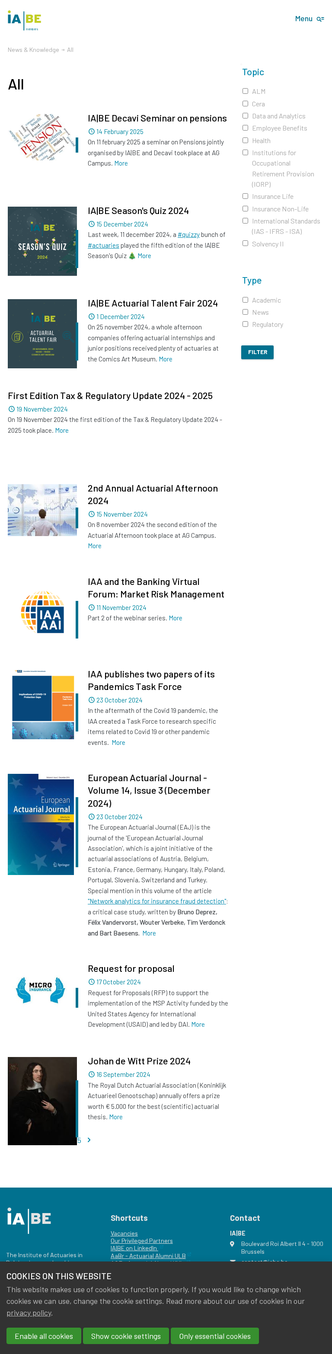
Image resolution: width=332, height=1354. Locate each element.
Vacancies (124, 1233)
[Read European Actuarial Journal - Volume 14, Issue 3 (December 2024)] (42, 824)
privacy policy (28, 1312)
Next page (89, 1140)
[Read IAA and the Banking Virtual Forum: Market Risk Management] (42, 612)
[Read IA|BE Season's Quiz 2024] (42, 241)
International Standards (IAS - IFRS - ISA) (286, 226)
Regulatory (267, 324)
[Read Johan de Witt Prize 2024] (42, 1101)
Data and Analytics (279, 116)
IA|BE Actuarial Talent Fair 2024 (153, 302)
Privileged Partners (146, 1240)
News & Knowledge (33, 49)
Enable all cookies (44, 1336)
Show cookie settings (126, 1336)
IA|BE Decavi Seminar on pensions (157, 117)
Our (115, 1240)
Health (261, 140)
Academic (266, 300)
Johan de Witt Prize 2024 (139, 1060)
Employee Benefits (279, 128)
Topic (253, 71)
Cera (258, 103)
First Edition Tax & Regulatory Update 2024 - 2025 (110, 395)
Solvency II (268, 244)
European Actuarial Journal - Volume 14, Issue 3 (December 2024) (149, 790)
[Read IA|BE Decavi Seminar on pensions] (42, 137)
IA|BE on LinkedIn (134, 1248)
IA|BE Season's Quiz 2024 (138, 210)
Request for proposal (131, 968)
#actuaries (103, 245)
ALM (259, 91)
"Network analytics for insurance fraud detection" (157, 901)
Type (252, 279)
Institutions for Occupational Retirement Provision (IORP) (283, 168)
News (260, 312)
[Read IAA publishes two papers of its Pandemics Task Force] (42, 704)
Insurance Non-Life (280, 208)
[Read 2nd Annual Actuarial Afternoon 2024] (42, 510)
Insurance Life (273, 196)
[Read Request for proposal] (42, 989)
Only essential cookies (215, 1336)
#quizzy (189, 234)
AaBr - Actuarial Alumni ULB (148, 1255)
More (121, 163)
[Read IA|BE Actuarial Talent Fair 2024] (42, 333)
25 (77, 1140)
